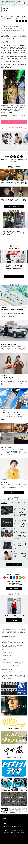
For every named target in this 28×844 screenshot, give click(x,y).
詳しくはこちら (24, 3)
